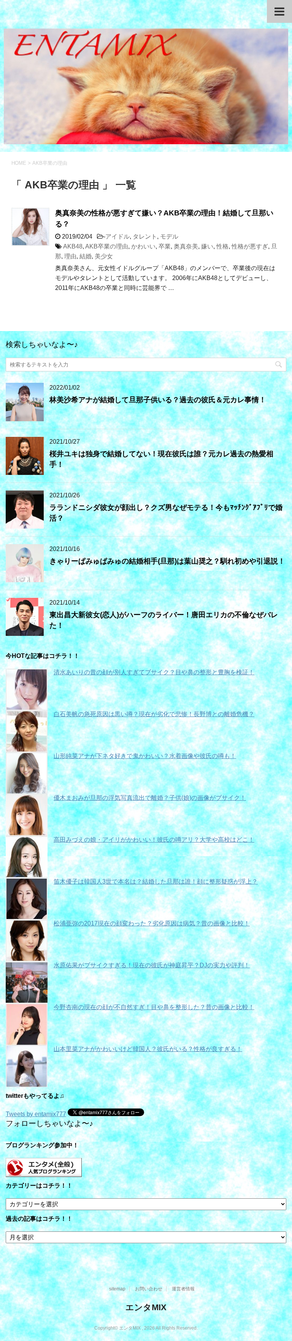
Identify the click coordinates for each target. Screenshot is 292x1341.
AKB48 (73, 246)
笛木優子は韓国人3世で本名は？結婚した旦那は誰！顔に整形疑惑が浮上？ (156, 881)
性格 (222, 246)
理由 (70, 256)
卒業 (165, 246)
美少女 (104, 256)
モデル (169, 236)
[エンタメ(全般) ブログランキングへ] (44, 1173)
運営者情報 (183, 1289)
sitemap (117, 1289)
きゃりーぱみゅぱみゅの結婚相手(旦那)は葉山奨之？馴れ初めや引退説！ (167, 561)
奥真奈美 (186, 246)
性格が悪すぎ (250, 246)
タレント (145, 236)
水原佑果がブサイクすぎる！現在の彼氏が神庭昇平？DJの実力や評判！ (152, 965)
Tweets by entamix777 (36, 1114)
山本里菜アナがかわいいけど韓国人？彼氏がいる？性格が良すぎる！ (148, 1049)
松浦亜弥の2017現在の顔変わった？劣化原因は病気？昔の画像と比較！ (152, 923)
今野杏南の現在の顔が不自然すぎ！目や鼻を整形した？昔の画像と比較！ (154, 1007)
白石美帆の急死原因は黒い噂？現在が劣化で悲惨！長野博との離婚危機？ (154, 714)
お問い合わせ (148, 1289)
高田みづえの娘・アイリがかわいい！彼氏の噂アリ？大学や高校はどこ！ (154, 839)
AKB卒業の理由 (106, 246)
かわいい (143, 246)
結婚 (85, 256)
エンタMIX (146, 1307)
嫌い (207, 246)
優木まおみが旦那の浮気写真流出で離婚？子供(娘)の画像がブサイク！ (150, 798)
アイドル (117, 236)
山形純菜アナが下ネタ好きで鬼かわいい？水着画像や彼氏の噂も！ (145, 756)
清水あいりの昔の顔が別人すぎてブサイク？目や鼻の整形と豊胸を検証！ (154, 672)
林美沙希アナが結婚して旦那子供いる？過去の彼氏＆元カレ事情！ (157, 400)
